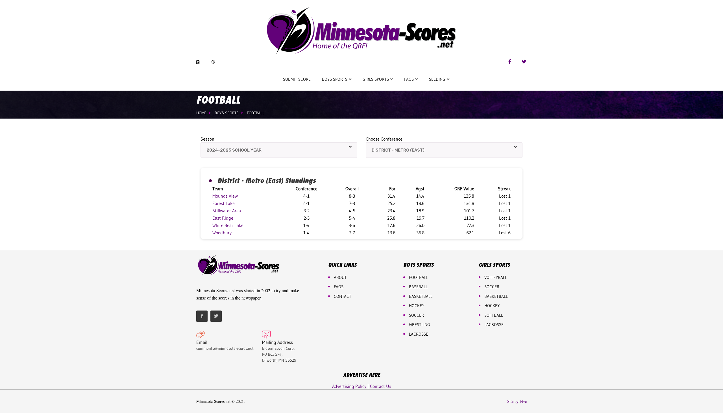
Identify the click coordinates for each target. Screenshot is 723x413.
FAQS (409, 79)
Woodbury (222, 232)
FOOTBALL (418, 277)
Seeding (438, 79)
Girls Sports (376, 79)
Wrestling (419, 324)
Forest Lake (223, 203)
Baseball (418, 286)
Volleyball (495, 277)
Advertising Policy (349, 386)
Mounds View (225, 196)
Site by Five (517, 401)
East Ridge (222, 218)
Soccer (416, 315)
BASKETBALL (420, 296)
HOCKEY (416, 305)
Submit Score (297, 79)
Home (201, 112)
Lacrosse (418, 334)
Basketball (496, 296)
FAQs (338, 286)
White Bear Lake (227, 225)
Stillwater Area (226, 210)
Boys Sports (335, 79)
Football (255, 112)
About (340, 277)
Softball (493, 315)
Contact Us (380, 386)
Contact (342, 296)
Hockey (492, 305)
